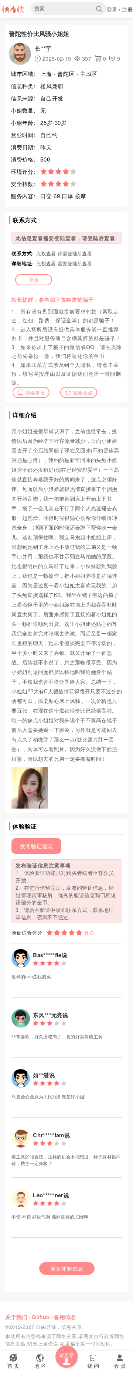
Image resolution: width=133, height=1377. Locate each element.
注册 (127, 9)
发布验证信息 (36, 846)
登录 (112, 9)
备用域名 (65, 1317)
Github (41, 1317)
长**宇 (43, 48)
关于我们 (16, 1317)
